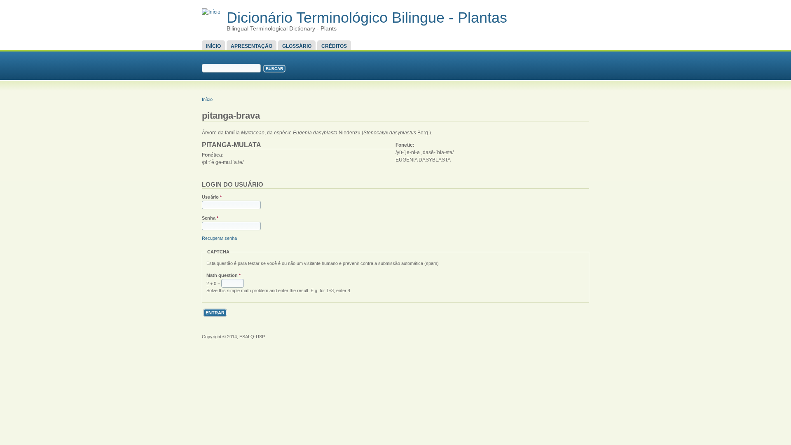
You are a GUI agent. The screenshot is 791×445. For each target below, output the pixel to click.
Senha (210, 217)
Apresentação (251, 46)
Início (213, 46)
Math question (223, 275)
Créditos (334, 46)
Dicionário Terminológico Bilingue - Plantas (367, 17)
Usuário (212, 196)
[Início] (211, 12)
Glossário (296, 46)
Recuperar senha (219, 238)
